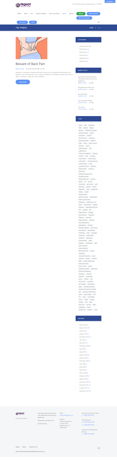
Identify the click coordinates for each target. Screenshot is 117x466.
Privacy (43, 452)
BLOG (24, 447)
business (81, 146)
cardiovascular (83, 148)
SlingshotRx (82, 58)
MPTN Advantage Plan (84, 18)
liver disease (82, 230)
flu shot (90, 182)
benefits (93, 141)
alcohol (86, 128)
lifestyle (90, 225)
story (84, 297)
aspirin (92, 133)
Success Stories (82, 94)
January (83, 334)
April (82, 370)
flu (85, 182)
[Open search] (98, 22)
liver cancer (94, 228)
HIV (80, 210)
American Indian (83, 133)
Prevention (82, 55)
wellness (89, 310)
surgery (92, 300)
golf (96, 184)
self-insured (91, 284)
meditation (89, 238)
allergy (91, 128)
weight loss (82, 310)
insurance (88, 218)
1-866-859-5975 (89, 425)
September (84, 346)
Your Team (81, 107)
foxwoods (82, 184)
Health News (83, 49)
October (83, 388)
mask (88, 233)
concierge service (92, 161)
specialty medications (89, 292)
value (94, 305)
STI (80, 297)
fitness (81, 182)
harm (88, 189)
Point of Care (83, 266)
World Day (82, 61)
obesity (88, 259)
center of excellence (85, 154)
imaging (90, 212)
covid (90, 164)
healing (81, 192)
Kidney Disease (83, 220)
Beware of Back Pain (30, 64)
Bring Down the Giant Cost (86, 88)
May (82, 331)
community (82, 161)
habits (94, 187)
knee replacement (84, 223)
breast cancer (93, 143)
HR (90, 210)
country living (83, 164)
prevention (94, 269)
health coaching (83, 197)
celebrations (82, 151)
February (83, 355)
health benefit (83, 195)
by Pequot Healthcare (32, 69)
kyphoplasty (82, 225)
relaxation (82, 274)
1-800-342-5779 (89, 422)
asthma (89, 136)
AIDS (80, 128)
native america (83, 246)
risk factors (82, 282)
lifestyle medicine (84, 228)
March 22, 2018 (20, 69)
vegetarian (82, 307)
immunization (83, 215)
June (82, 364)
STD (94, 294)
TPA (86, 302)
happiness (82, 189)
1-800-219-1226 (89, 415)
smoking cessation (89, 287)
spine (80, 294)
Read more (22, 82)
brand (85, 143)
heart (80, 205)
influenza (81, 218)
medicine (81, 238)
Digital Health (83, 169)
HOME (91, 28)
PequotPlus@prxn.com (66, 415)
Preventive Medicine (85, 271)
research (89, 274)
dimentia (91, 169)
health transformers (84, 200)
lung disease (91, 230)
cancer (88, 146)
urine (90, 302)
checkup (95, 154)
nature (92, 251)
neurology (82, 253)
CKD (86, 156)
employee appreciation (85, 174)
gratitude (81, 187)
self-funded (82, 284)
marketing (82, 233)
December (84, 337)
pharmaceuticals (83, 264)
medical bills (90, 236)
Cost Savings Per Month (85, 101)
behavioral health (84, 141)
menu (90, 241)
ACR (85, 125)
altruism (81, 130)
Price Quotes (22, 22)
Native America (83, 248)
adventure (91, 125)
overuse (94, 259)
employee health (83, 177)
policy (90, 266)
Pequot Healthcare (89, 261)
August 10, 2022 (82, 89)
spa (80, 292)
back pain (91, 138)
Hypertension (83, 212)
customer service (84, 166)
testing (81, 302)
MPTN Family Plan (93, 14)
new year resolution (84, 256)
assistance (82, 136)
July (82, 340)
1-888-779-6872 (89, 434)
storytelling (91, 297)
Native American (83, 251)
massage (94, 233)
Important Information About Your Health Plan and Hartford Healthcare (87, 79)
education (82, 171)
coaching (92, 156)
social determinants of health (87, 289)
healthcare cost (91, 202)
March (83, 325)
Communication (84, 46)
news (93, 256)
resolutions (89, 276)
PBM (80, 261)
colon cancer (82, 159)
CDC (90, 148)
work (95, 310)
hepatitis (81, 207)
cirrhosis (81, 156)
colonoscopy (92, 159)
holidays (85, 210)
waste (89, 307)
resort (80, 279)
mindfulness (89, 243)
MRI (96, 243)
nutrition (81, 259)
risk (91, 279)
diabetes (93, 166)
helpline (95, 205)
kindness (91, 220)
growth (88, 187)
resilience (81, 276)
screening (90, 282)
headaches (94, 189)
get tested (90, 184)
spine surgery (87, 294)
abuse (80, 125)
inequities (91, 215)
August (83, 328)
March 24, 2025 (82, 83)
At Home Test (83, 138)
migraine (81, 243)
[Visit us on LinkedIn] (98, 448)
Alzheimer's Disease (91, 130)
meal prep (82, 236)
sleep (80, 287)
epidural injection (84, 179)
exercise (93, 179)
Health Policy (83, 52)
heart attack (87, 205)
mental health (83, 241)
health (86, 192)
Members (81, 14)
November (84, 361)
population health (84, 269)
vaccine (88, 305)
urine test (81, 305)
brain (80, 143)
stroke (86, 300)
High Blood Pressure (91, 207)
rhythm (86, 279)
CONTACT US (33, 447)
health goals (93, 197)
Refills (33, 22)
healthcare (82, 202)
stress (80, 300)
